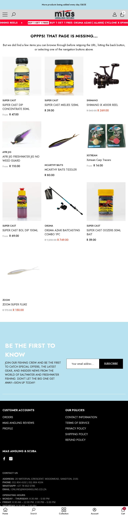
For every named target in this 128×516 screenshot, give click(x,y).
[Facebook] (4, 458)
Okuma (49, 225)
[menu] (5, 14)
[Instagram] (10, 458)
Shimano (92, 100)
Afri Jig (6, 152)
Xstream (92, 155)
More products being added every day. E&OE (64, 4)
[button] (13, 14)
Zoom (6, 300)
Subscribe (111, 364)
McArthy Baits (54, 165)
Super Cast (9, 100)
